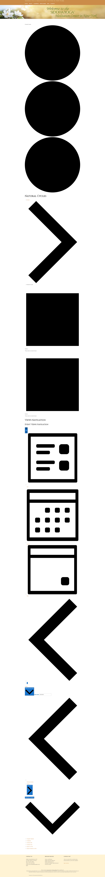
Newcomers (43, 3)
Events (28, 199)
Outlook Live (29, 844)
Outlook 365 (29, 842)
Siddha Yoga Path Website (50, 860)
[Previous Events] (53, 681)
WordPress (40, 875)
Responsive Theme (32, 875)
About (30, 3)
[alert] (52, 319)
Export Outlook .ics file (31, 848)
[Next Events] (27, 683)
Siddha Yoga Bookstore (49, 861)
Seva (48, 3)
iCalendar (29, 840)
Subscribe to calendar (29, 797)
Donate (53, 3)
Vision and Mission (48, 859)
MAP (27, 865)
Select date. (36, 694)
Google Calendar (30, 838)
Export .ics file (30, 846)
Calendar (36, 3)
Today (26, 686)
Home (26, 3)
